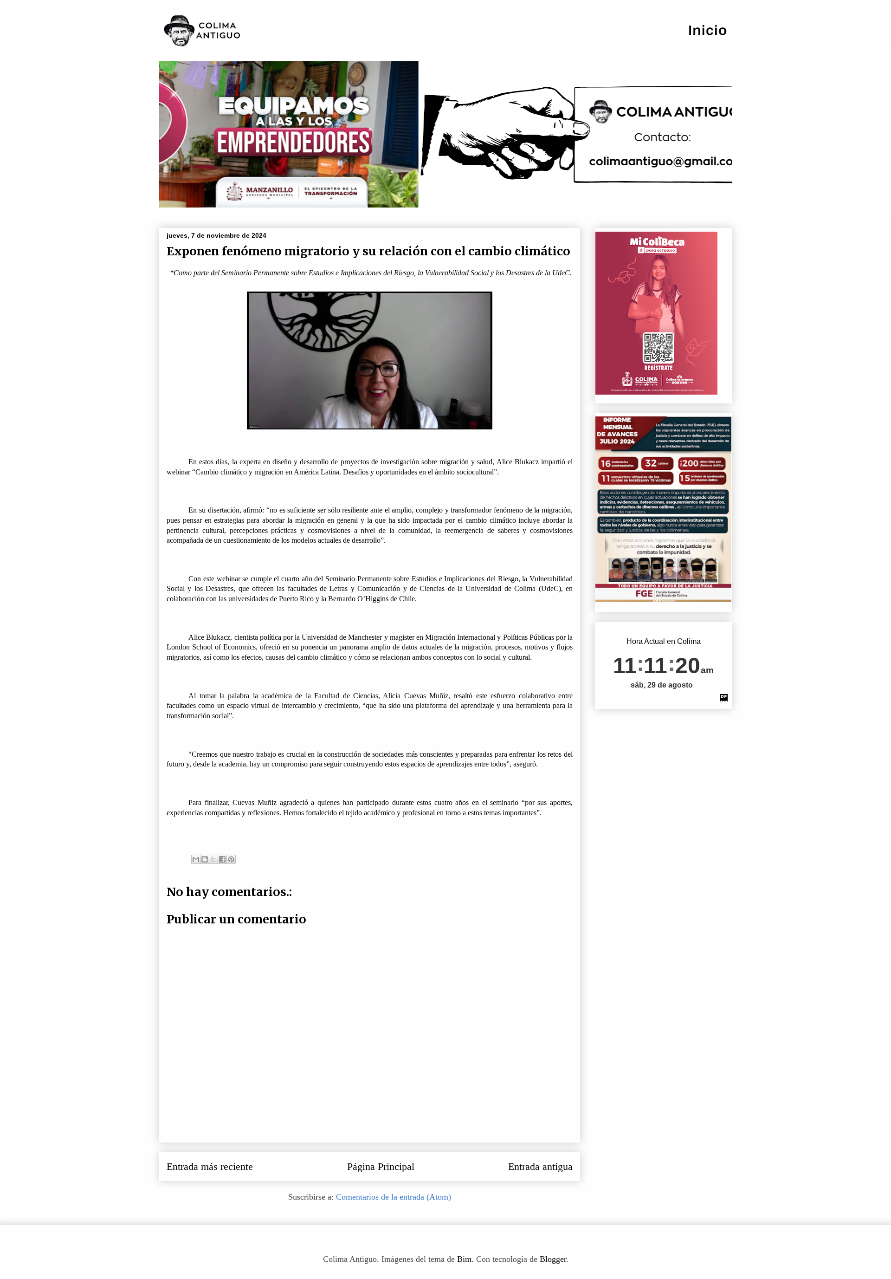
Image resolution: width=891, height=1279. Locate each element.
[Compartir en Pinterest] (231, 859)
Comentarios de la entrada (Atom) (393, 1196)
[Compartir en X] (213, 859)
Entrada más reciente (210, 1166)
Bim (464, 1259)
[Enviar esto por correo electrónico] (195, 859)
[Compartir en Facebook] (222, 859)
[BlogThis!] (204, 859)
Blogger (553, 1259)
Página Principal (380, 1166)
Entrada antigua (540, 1166)
